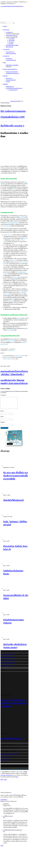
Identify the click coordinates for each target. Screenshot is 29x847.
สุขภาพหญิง (12, 40)
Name (3, 411)
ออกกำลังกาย (8, 234)
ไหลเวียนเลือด (11, 330)
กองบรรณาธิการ (14, 101)
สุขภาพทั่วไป (11, 39)
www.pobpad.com (18, 355)
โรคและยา (5, 76)
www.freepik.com (11, 350)
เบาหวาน (14, 260)
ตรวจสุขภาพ (6, 56)
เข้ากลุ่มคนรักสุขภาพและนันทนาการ (14, 88)
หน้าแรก (5, 26)
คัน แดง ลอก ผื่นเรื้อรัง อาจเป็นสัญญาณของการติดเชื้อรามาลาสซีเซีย (15, 475)
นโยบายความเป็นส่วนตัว (6, 775)
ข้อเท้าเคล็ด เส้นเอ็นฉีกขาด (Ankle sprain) (15, 646)
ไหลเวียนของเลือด (6, 226)
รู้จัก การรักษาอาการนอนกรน (13, 111)
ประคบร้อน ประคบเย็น (10, 340)
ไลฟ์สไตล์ (5, 84)
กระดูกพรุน (11, 300)
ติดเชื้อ (6, 284)
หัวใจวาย (23, 262)
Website (3, 422)
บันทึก (2, 845)
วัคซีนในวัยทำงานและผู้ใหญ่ (12, 65)
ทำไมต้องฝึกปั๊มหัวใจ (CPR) (13, 117)
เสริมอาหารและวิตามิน (11, 53)
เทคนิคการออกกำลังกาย (12, 35)
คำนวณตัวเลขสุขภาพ (11, 60)
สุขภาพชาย (11, 42)
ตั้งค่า (17, 776)
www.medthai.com (8, 358)
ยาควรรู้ (8, 81)
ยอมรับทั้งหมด (4, 800)
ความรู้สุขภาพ (9, 32)
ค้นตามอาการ (9, 78)
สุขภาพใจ (11, 43)
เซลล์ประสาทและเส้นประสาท (13, 222)
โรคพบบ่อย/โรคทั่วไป (11, 80)
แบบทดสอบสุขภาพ (13, 90)
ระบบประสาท (15, 277)
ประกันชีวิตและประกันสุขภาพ (12, 73)
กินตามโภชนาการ (10, 52)
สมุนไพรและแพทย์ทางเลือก (12, 45)
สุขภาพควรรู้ (6, 30)
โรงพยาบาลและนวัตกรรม (12, 72)
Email (2, 416)
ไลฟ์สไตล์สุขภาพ (10, 86)
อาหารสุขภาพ (6, 49)
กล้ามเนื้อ (14, 188)
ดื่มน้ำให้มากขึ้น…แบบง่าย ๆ (12, 125)
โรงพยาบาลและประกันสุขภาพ (10, 69)
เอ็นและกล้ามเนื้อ (22, 217)
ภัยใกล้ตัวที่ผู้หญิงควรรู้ (13, 500)
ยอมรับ (5, 779)
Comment (4, 395)
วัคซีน (4, 62)
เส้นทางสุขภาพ (9, 47)
